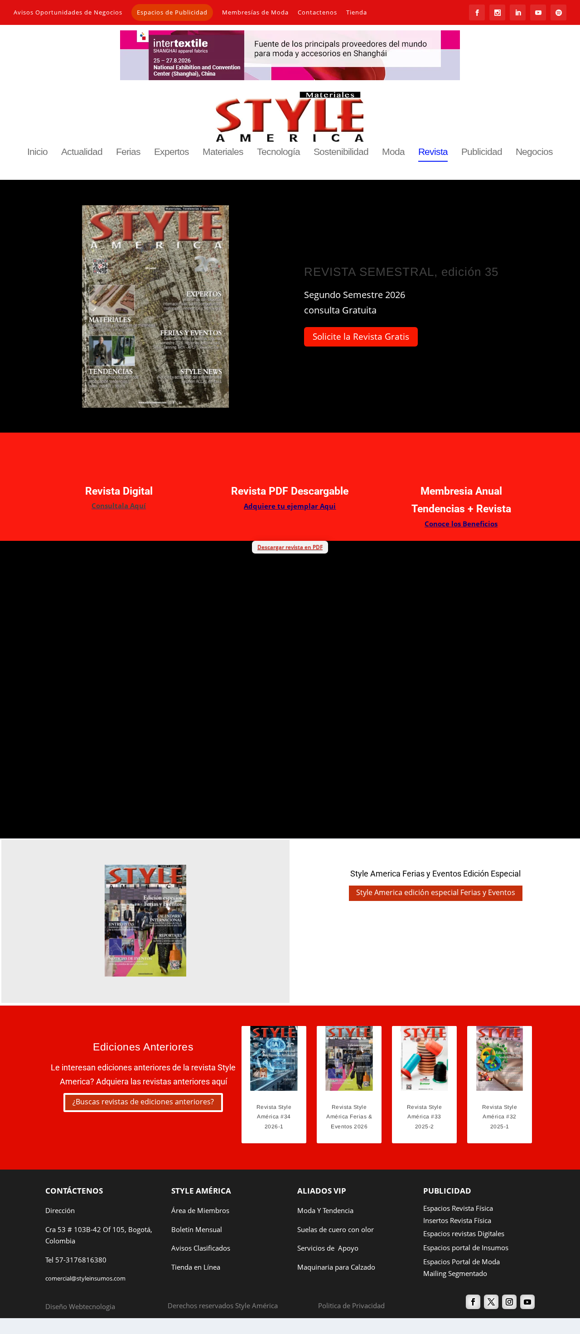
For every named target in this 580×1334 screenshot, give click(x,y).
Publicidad (481, 152)
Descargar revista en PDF (290, 547)
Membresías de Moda (255, 12)
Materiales (223, 152)
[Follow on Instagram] (509, 1302)
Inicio (37, 152)
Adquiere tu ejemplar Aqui (290, 505)
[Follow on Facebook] (473, 1302)
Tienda (356, 12)
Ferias (128, 152)
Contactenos (317, 12)
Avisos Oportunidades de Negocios (68, 12)
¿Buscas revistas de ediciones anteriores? (143, 1102)
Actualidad (81, 152)
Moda (393, 152)
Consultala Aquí (119, 505)
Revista (433, 152)
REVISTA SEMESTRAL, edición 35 (401, 272)
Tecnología (278, 152)
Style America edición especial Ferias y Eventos (435, 892)
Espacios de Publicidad (172, 12)
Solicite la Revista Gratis (361, 336)
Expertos (171, 152)
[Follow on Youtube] (527, 1302)
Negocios (534, 152)
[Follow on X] (491, 1302)
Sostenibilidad (341, 152)
